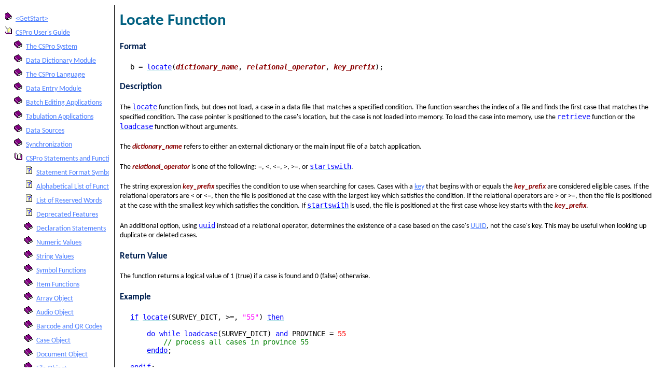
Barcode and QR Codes (69, 327)
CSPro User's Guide (43, 33)
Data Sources (45, 131)
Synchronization (49, 145)
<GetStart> (32, 19)
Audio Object (55, 313)
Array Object (54, 299)
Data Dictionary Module (61, 61)
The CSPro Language (55, 75)
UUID (479, 226)
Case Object (53, 341)
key (419, 187)
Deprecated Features (67, 215)
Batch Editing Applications (64, 103)
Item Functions (57, 285)
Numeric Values (58, 243)
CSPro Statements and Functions (72, 159)
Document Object (62, 354)
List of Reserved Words (69, 201)
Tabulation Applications (59, 117)
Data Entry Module (53, 89)
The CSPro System (51, 47)
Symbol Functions (61, 271)
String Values (55, 257)
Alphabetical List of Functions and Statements (102, 187)
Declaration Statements (71, 229)
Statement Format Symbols (75, 173)
